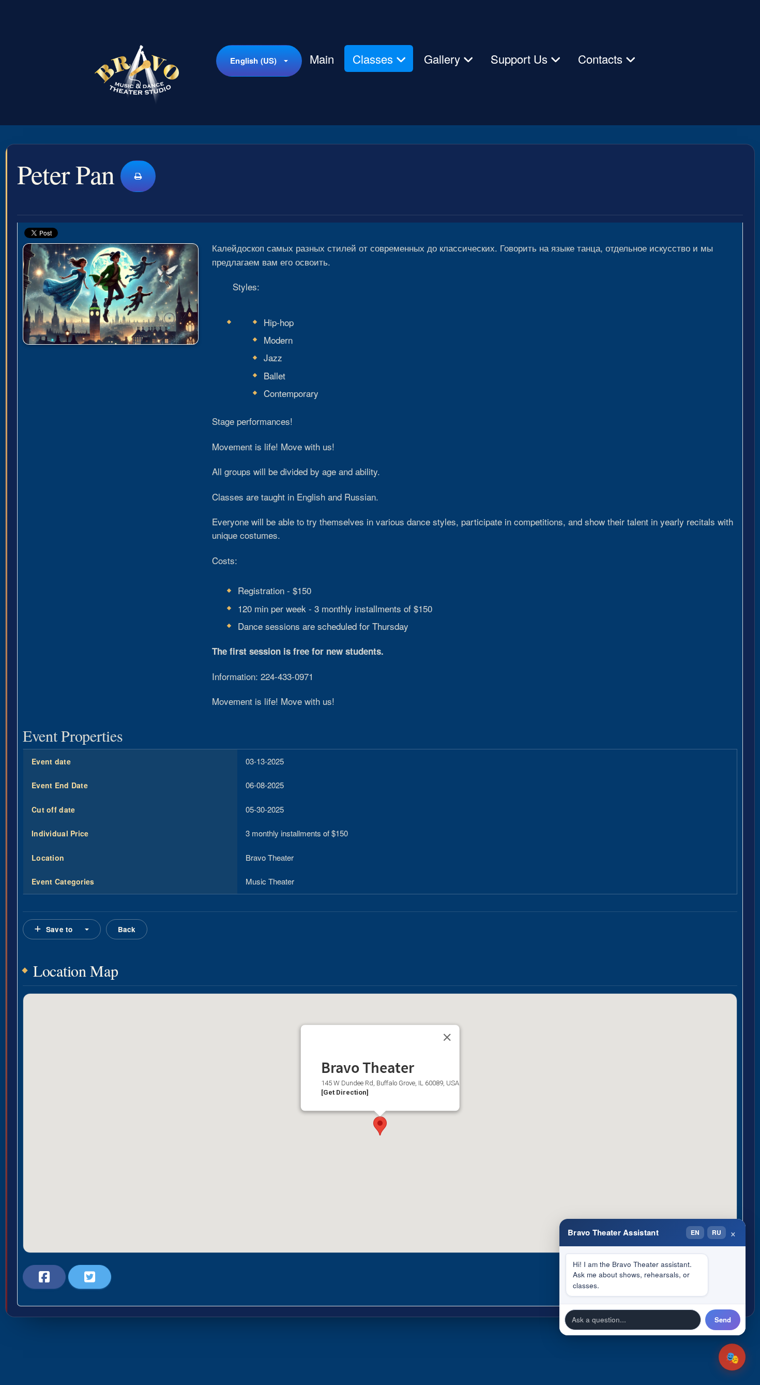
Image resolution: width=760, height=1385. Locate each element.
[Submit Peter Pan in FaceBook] (44, 1277)
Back (127, 929)
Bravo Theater (270, 857)
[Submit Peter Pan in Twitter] (89, 1277)
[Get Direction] (345, 1093)
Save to (59, 929)
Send (723, 1319)
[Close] (446, 1037)
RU (716, 1232)
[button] (380, 1126)
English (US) (253, 60)
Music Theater (270, 881)
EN (695, 1232)
